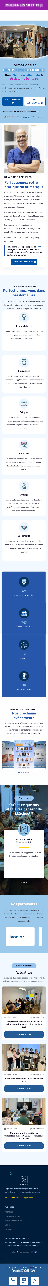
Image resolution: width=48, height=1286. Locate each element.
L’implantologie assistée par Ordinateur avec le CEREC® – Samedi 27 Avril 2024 (24, 1136)
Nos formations (12, 101)
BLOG (7, 1225)
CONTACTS (10, 1229)
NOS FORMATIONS (13, 1216)
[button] (19, 772)
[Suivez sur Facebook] (32, 1252)
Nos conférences (35, 101)
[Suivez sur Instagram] (35, 1252)
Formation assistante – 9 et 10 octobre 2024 (24, 1080)
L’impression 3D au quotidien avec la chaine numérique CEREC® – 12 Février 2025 (24, 1024)
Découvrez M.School (23, 262)
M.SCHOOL (9, 1212)
